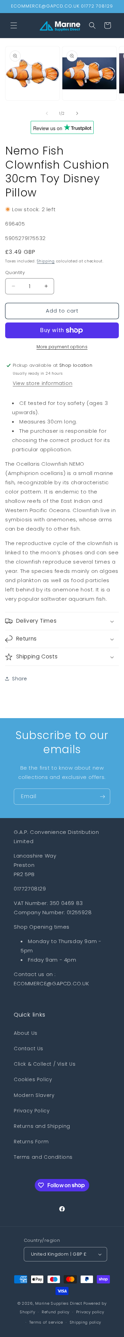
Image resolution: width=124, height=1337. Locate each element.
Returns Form (31, 1141)
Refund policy (56, 1312)
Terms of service (46, 1322)
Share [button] (19, 678)
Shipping (46, 261)
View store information (42, 383)
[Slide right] (77, 113)
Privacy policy (90, 1312)
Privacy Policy (32, 1110)
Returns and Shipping (42, 1126)
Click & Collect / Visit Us (45, 1064)
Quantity (15, 272)
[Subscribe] (102, 797)
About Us (26, 1033)
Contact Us (28, 1048)
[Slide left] (46, 113)
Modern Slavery (34, 1095)
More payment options (62, 347)
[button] (13, 25)
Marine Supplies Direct (58, 1303)
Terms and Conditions (43, 1157)
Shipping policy (86, 1322)
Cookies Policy (33, 1079)
